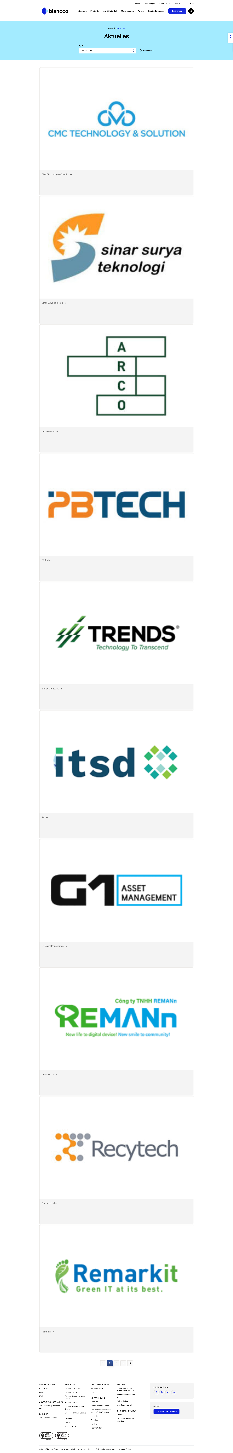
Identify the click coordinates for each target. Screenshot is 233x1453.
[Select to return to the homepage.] (55, 11)
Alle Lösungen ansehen (48, 1418)
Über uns (94, 1402)
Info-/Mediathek (110, 11)
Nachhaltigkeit (96, 1428)
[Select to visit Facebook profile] (156, 1392)
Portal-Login (150, 3)
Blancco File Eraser (72, 1392)
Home (110, 28)
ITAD (41, 1396)
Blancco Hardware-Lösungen (76, 1413)
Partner (140, 11)
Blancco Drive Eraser (73, 1388)
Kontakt (138, 3)
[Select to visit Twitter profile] (168, 1392)
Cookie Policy (125, 1449)
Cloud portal (69, 1423)
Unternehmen (127, 11)
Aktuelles (94, 1420)
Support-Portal (70, 1426)
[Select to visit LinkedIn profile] (162, 1392)
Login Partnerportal (124, 1405)
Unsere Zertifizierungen (100, 1406)
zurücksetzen (148, 51)
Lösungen (82, 11)
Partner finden (122, 1401)
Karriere (94, 1424)
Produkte (94, 11)
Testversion (177, 11)
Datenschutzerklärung (106, 1449)
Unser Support (179, 3)
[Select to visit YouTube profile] (173, 1392)
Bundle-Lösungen (156, 11)
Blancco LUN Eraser (72, 1403)
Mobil (41, 1392)
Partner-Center (164, 3)
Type (81, 46)
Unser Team (95, 1416)
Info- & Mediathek (97, 1388)
